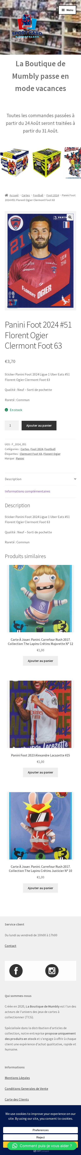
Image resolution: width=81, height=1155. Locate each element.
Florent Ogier (51, 454)
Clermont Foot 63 (31, 454)
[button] (70, 217)
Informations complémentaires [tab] (27, 491)
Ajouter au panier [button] (40, 661)
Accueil (14, 195)
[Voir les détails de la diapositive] (38, 162)
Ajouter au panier (39, 425)
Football (38, 195)
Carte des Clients (17, 1099)
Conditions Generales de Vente (26, 1088)
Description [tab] (13, 479)
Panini (20, 458)
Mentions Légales (17, 1078)
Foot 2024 (53, 195)
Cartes (26, 195)
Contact (10, 946)
